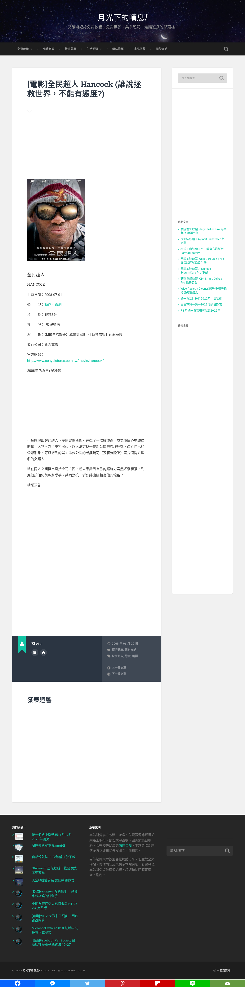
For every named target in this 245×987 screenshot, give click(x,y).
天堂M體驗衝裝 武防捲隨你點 (53, 880)
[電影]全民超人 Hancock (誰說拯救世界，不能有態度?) (84, 89)
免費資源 (49, 48)
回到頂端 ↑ (226, 970)
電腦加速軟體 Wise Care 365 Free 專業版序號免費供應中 (202, 260)
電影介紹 (130, 649)
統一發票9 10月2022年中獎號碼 (201, 298)
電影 (135, 656)
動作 (47, 305)
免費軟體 (23, 48)
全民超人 (117, 656)
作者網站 (43, 652)
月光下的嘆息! (122, 17)
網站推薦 (118, 48)
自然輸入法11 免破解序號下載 (53, 857)
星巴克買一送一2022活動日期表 (201, 304)
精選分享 (70, 48)
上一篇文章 (119, 667)
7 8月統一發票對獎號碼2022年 (200, 310)
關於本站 (161, 48)
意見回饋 (140, 48)
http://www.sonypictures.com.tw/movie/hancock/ (65, 361)
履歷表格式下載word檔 (48, 846)
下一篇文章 (119, 674)
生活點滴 (92, 48)
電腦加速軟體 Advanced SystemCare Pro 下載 (195, 270)
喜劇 (58, 305)
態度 (128, 656)
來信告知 (125, 845)
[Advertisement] (86, 137)
